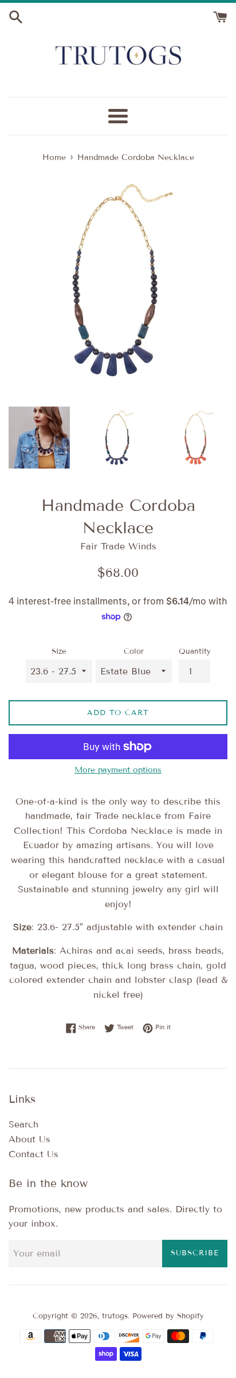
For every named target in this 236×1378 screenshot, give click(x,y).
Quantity (195, 651)
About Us (29, 1139)
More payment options (118, 770)
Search (23, 1124)
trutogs (115, 1316)
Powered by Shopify (168, 1316)
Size (59, 651)
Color (134, 651)
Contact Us (33, 1154)
